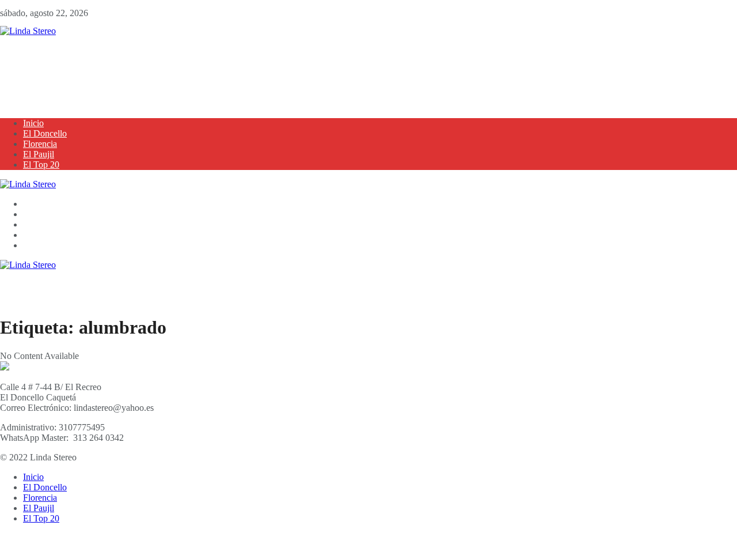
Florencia (40, 144)
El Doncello (45, 133)
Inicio (33, 123)
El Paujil (38, 154)
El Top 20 (41, 164)
